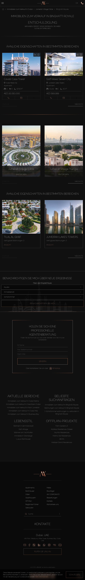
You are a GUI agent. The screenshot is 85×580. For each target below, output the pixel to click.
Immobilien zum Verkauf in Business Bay (23, 414)
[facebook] (29, 545)
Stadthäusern (30, 498)
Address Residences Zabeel (61, 429)
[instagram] (49, 545)
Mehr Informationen (41, 577)
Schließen (74, 575)
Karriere (49, 501)
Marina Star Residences (62, 436)
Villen (27, 494)
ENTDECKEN (21, 174)
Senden (42, 361)
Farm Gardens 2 (62, 426)
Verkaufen (29, 508)
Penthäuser (29, 491)
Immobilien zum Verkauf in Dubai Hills (23, 411)
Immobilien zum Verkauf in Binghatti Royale (61, 405)
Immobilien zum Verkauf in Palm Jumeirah (23, 407)
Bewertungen (52, 498)
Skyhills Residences (61, 432)
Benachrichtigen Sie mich (42, 303)
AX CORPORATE (53, 494)
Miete (49, 488)
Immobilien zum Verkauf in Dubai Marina (23, 401)
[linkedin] (39, 545)
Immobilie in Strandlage (23, 436)
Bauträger (50, 491)
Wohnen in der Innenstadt (23, 426)
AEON (61, 439)
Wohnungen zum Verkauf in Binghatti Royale (61, 408)
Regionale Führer (31, 504)
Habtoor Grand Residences (61, 442)
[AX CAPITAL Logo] (43, 3)
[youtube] (60, 545)
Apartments (29, 488)
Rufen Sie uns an (42, 551)
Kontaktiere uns (53, 504)
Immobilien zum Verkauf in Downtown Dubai (23, 404)
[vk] (54, 545)
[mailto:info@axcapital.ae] (25, 545)
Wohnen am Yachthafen (23, 432)
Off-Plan (28, 501)
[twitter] (34, 545)
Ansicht (7, 245)
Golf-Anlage (23, 429)
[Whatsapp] (44, 545)
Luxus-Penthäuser (23, 439)
